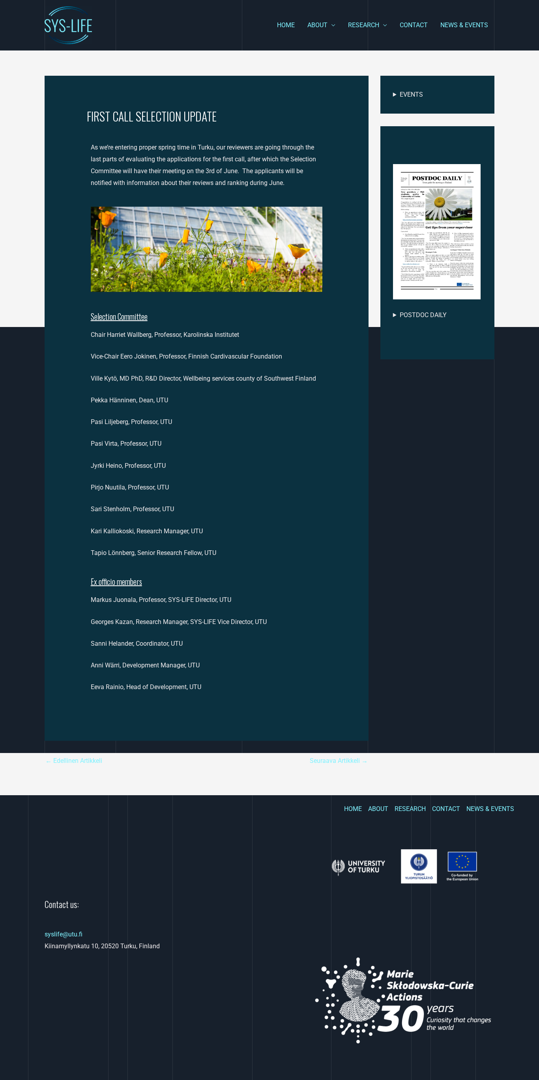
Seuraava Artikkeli (339, 760)
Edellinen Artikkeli (73, 760)
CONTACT (414, 25)
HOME (286, 25)
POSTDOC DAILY (423, 315)
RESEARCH (363, 25)
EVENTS (411, 94)
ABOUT (317, 25)
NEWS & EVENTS (464, 25)
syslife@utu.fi (63, 934)
